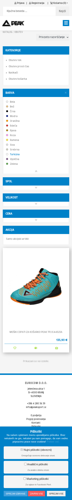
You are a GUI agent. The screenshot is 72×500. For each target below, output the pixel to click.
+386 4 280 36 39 (36, 403)
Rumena (14, 140)
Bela (12, 102)
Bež (11, 107)
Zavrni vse (36, 493)
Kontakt (36, 423)
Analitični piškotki (37, 464)
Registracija (37, 3)
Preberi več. (53, 441)
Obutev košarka (18, 79)
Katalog (7, 32)
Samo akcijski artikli (17, 239)
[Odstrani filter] (65, 93)
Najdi (62, 11)
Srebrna (14, 150)
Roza (12, 135)
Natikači (13, 73)
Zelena (13, 164)
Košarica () (59, 3)
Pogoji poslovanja (36, 419)
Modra (13, 116)
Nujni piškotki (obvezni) (37, 449)
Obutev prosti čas (19, 66)
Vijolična (14, 159)
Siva (12, 145)
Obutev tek (15, 60)
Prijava (20, 3)
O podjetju (36, 415)
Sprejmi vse (56, 493)
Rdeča (13, 126)
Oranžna (14, 121)
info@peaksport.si (36, 407)
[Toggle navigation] (66, 23)
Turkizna (14, 154)
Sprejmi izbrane (15, 493)
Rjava (12, 131)
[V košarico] (56, 348)
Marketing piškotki (37, 478)
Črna (12, 111)
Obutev (18, 32)
